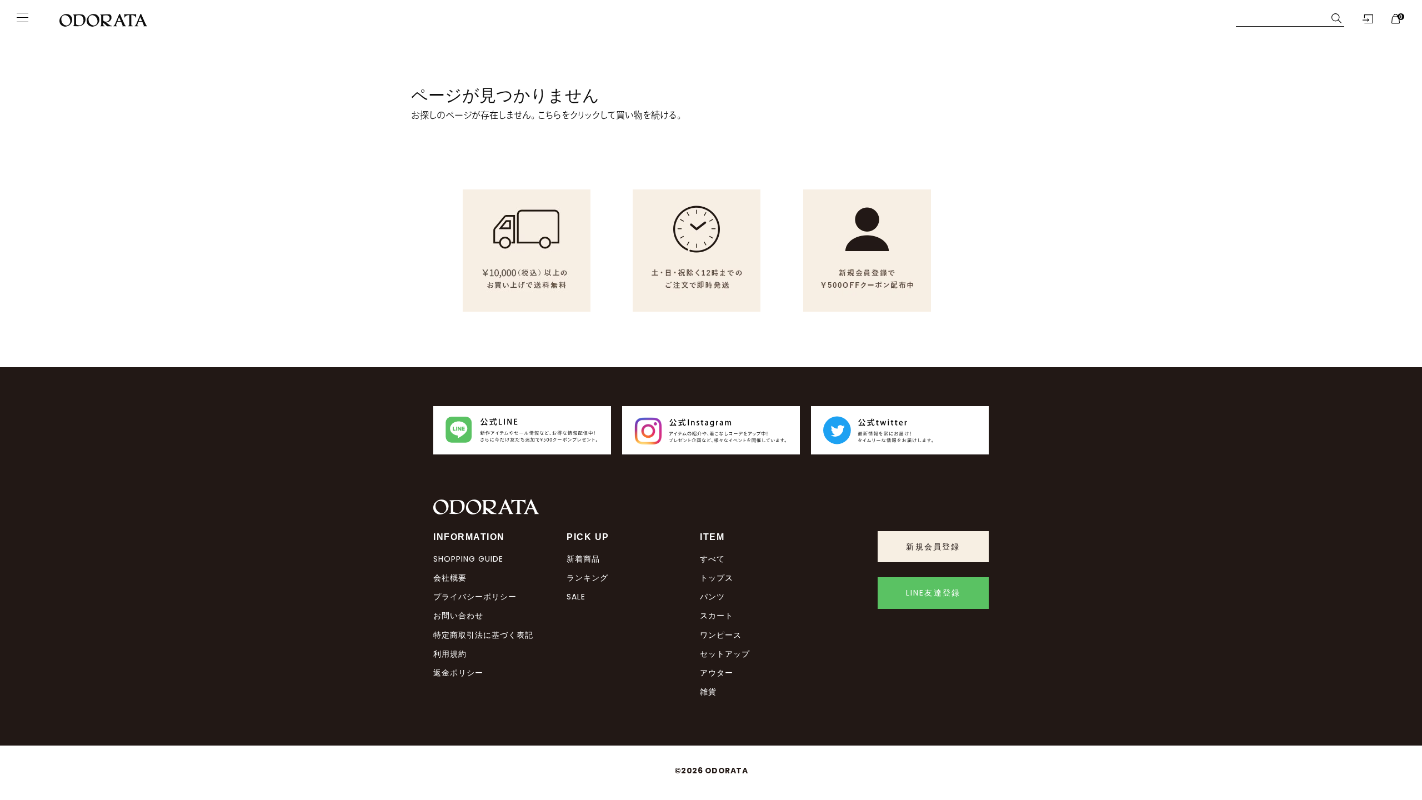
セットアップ (725, 653)
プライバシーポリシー (475, 596)
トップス (716, 577)
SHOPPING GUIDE (468, 558)
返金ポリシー (458, 672)
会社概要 (450, 577)
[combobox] (1281, 18)
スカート (716, 615)
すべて (712, 558)
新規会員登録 (933, 546)
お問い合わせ (458, 615)
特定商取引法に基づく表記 (483, 635)
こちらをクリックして (577, 115)
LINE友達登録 (933, 592)
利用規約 (450, 653)
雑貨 (708, 691)
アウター (716, 672)
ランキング (587, 577)
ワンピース (721, 635)
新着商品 (583, 558)
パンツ (712, 596)
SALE (576, 596)
